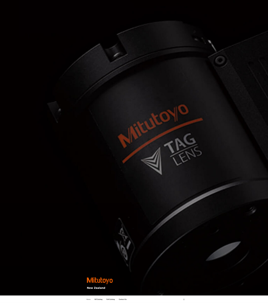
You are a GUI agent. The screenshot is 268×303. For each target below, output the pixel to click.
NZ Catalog (98, 299)
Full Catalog (110, 299)
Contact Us (123, 299)
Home (88, 299)
